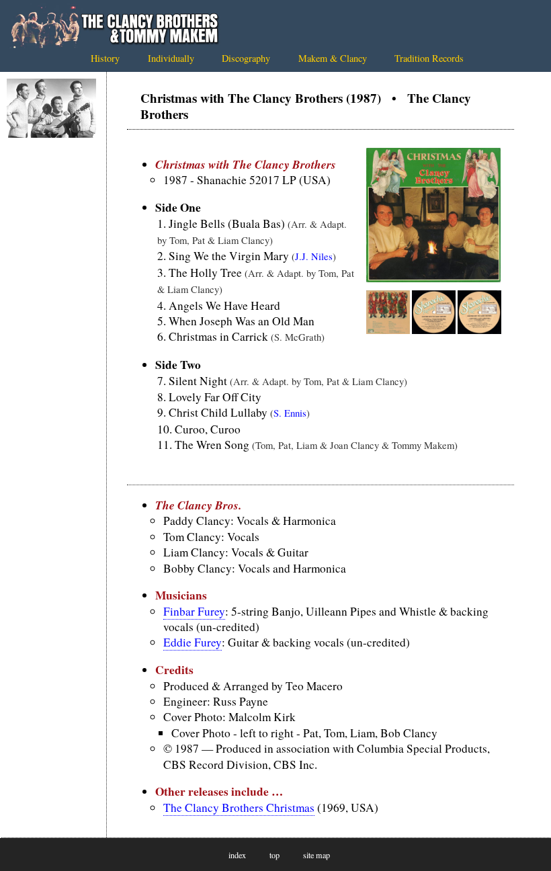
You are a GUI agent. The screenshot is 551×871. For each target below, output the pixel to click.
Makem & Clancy (332, 58)
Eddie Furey (192, 642)
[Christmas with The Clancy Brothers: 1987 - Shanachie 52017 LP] (433, 278)
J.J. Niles (314, 256)
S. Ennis (289, 412)
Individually (171, 58)
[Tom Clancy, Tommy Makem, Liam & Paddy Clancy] (51, 108)
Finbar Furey (194, 611)
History (105, 58)
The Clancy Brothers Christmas (238, 807)
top (274, 854)
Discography (246, 58)
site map (316, 854)
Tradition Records (429, 58)
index (237, 854)
